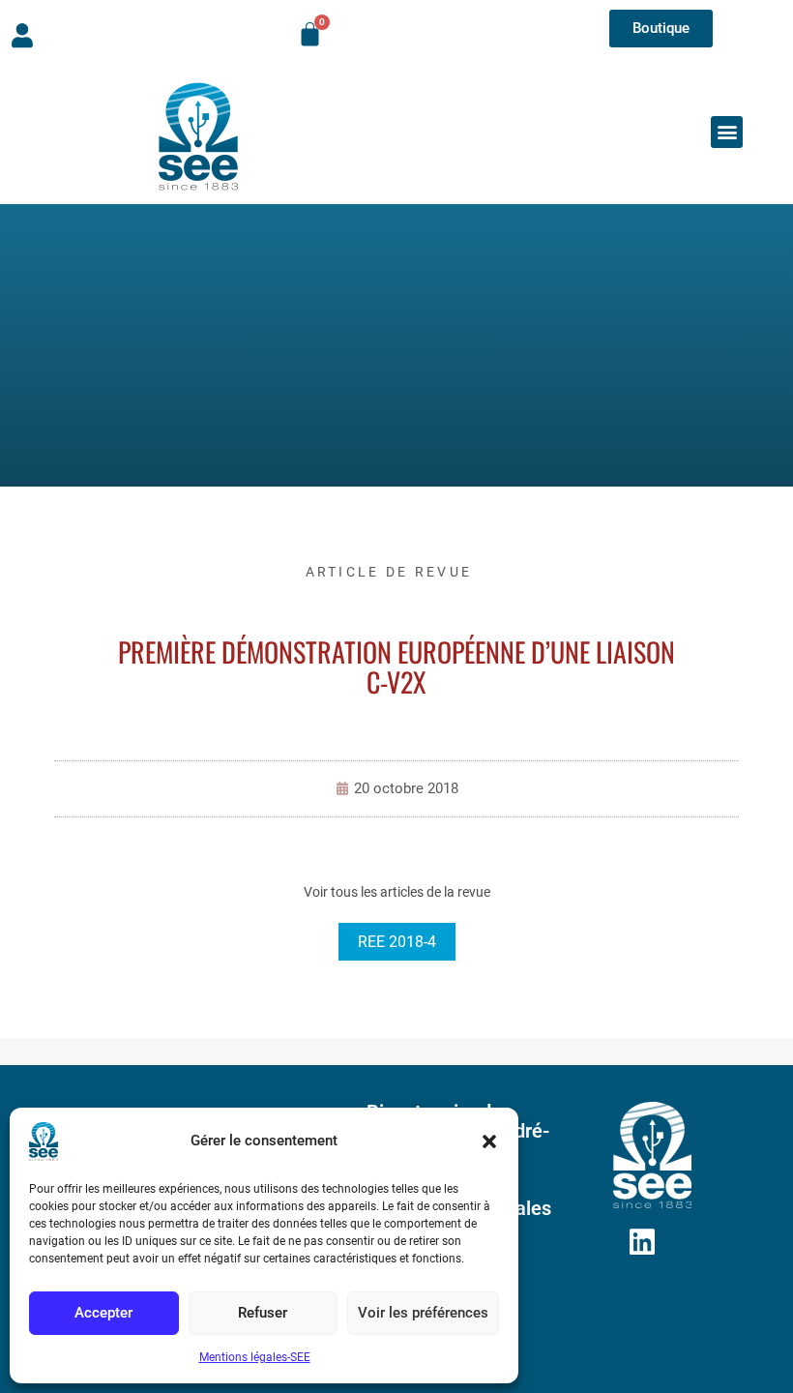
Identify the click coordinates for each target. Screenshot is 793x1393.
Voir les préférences (423, 1312)
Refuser (262, 1312)
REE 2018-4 (397, 942)
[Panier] (310, 34)
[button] (489, 1141)
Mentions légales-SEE (254, 1357)
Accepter (103, 1312)
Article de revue (389, 571)
